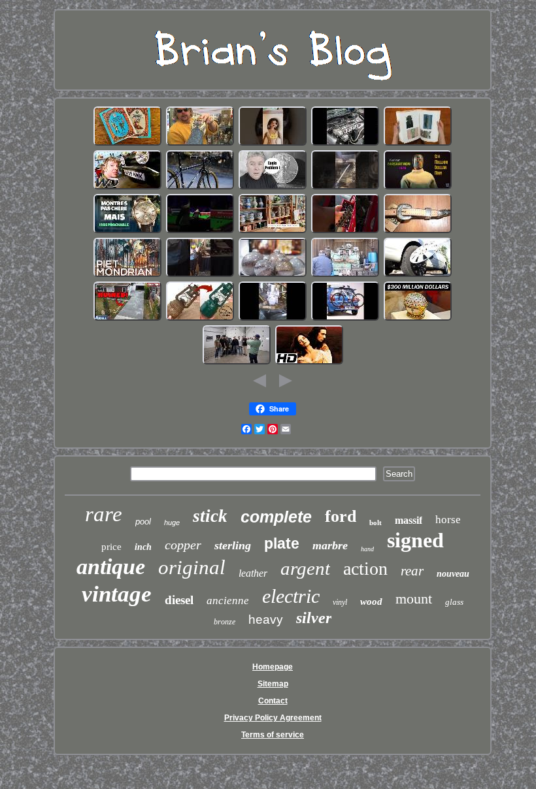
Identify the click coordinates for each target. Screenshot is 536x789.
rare (103, 514)
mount (413, 598)
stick (210, 516)
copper (183, 545)
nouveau (453, 574)
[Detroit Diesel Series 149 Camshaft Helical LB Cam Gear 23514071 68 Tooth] (345, 275)
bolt (375, 522)
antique (110, 567)
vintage (117, 594)
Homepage (272, 666)
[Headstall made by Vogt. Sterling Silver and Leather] (417, 231)
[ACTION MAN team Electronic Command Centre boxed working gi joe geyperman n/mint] (417, 188)
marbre (330, 545)
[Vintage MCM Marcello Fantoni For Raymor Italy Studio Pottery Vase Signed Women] (272, 231)
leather (253, 573)
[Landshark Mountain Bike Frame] (200, 188)
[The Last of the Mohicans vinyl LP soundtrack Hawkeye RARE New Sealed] (309, 363)
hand (367, 549)
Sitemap (273, 683)
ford (340, 516)
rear (412, 571)
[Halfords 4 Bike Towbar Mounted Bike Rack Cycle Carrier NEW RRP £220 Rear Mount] (345, 319)
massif (408, 520)
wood (371, 601)
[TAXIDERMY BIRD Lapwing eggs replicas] (200, 275)
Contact (273, 700)
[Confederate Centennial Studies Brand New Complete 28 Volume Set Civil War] (127, 144)
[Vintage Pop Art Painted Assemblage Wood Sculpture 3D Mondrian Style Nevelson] (127, 275)
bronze (224, 621)
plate (281, 543)
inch (143, 547)
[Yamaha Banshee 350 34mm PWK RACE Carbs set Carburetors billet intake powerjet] (272, 319)
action (365, 568)
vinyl (340, 602)
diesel (179, 600)
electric (291, 596)
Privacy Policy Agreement (273, 717)
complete (276, 516)
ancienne (228, 600)
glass (454, 602)
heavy (265, 619)
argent (305, 568)
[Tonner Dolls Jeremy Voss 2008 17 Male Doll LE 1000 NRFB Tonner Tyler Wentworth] (272, 144)
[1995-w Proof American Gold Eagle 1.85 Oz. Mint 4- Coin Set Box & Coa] (272, 188)
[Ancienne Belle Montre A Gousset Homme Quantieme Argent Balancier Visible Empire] (127, 231)
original (192, 567)
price (111, 546)
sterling (232, 545)
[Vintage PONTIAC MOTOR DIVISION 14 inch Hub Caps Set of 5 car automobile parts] (417, 275)
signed (415, 540)
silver (313, 617)
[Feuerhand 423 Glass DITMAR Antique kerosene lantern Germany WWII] (200, 319)
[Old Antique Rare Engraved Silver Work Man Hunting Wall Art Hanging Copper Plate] (417, 319)
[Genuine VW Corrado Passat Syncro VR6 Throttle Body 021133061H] (345, 144)
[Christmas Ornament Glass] (272, 275)
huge (172, 522)
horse (448, 519)
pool (143, 521)
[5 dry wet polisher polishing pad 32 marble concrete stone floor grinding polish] (127, 319)
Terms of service (272, 734)
